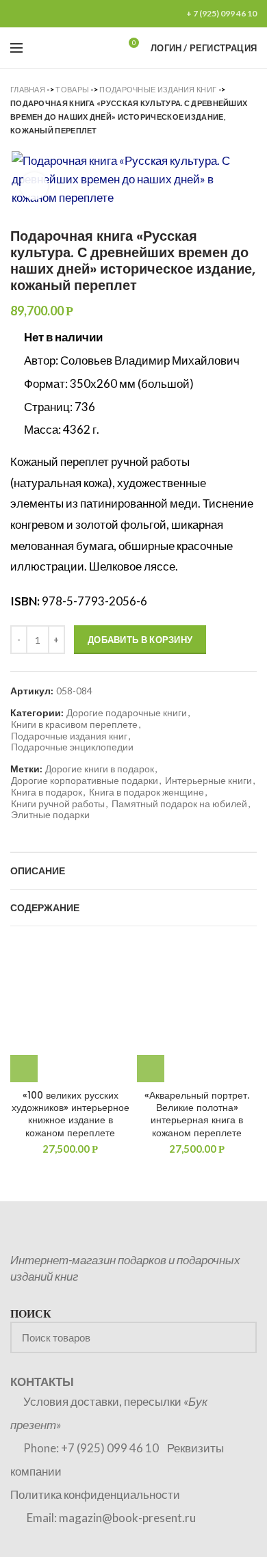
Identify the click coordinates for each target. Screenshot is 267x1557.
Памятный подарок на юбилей (179, 803)
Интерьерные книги (208, 780)
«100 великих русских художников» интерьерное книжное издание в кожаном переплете (70, 1114)
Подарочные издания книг (157, 89)
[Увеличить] (34, 186)
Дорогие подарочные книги (126, 712)
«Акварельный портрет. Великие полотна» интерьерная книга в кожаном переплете (196, 1114)
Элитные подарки (50, 814)
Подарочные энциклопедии (72, 747)
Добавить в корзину (140, 639)
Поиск (238, 1337)
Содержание (44, 908)
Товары (72, 89)
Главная (27, 89)
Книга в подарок (46, 792)
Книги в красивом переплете (74, 724)
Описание (37, 871)
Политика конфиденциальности (95, 1494)
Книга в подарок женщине (146, 792)
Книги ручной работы (58, 803)
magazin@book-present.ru (127, 1517)
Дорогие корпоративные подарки (84, 780)
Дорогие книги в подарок (99, 768)
